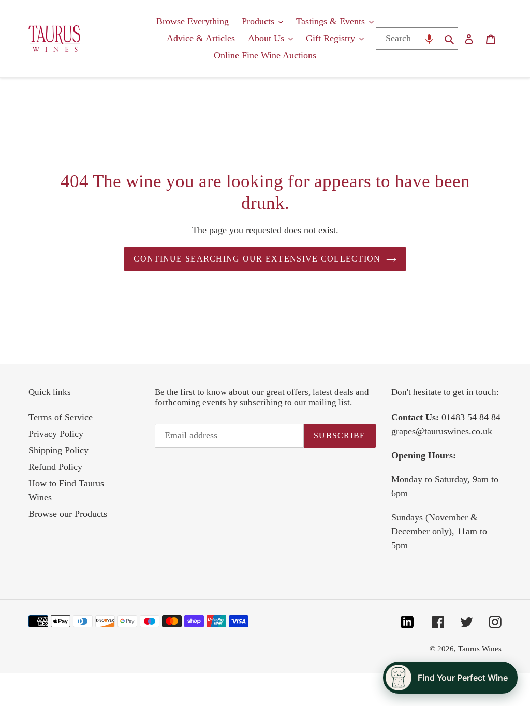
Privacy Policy (55, 433)
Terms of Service (60, 417)
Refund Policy (55, 467)
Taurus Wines (480, 648)
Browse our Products (67, 514)
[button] (429, 39)
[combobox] (407, 39)
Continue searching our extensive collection (257, 258)
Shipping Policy (58, 450)
